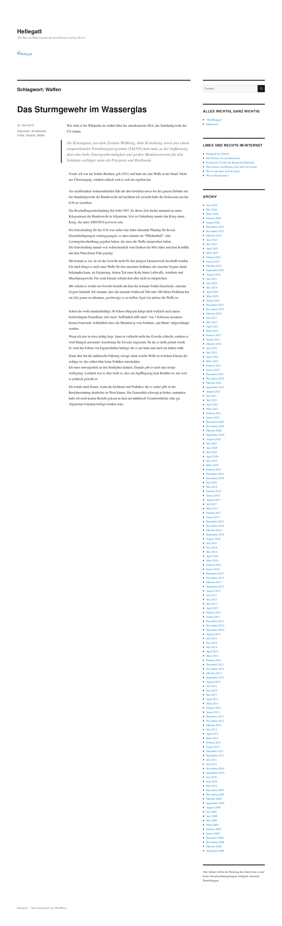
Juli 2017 (211, 504)
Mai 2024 (211, 287)
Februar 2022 (213, 365)
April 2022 (212, 357)
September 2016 (215, 534)
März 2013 (212, 703)
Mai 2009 (211, 820)
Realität (30, 135)
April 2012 (212, 734)
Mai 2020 (211, 452)
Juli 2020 (211, 443)
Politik (21, 135)
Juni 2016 (211, 547)
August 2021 (213, 391)
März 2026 (212, 214)
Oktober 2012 (214, 725)
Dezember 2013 (215, 664)
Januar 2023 (213, 339)
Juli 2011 (211, 760)
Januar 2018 (213, 495)
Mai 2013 (211, 695)
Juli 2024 (211, 279)
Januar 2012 (213, 747)
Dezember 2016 (215, 521)
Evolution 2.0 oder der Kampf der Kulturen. (230, 162)
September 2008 (215, 851)
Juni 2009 (211, 816)
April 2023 (212, 326)
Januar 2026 (213, 222)
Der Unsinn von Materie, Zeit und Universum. (231, 167)
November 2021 (215, 378)
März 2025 (212, 253)
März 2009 (212, 825)
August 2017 (213, 500)
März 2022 (212, 361)
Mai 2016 (211, 552)
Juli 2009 (211, 812)
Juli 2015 (211, 595)
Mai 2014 (211, 647)
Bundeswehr (39, 131)
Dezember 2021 (215, 374)
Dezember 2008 (215, 838)
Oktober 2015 (214, 582)
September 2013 (215, 677)
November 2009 (215, 794)
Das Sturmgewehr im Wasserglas (82, 109)
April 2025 (212, 248)
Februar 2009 (213, 829)
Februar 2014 (213, 660)
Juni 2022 (211, 348)
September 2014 (215, 630)
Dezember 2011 (215, 751)
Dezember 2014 (215, 621)
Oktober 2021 (214, 383)
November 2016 (215, 526)
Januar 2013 (213, 712)
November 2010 (215, 768)
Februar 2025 (213, 257)
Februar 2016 (213, 565)
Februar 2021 (213, 413)
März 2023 (212, 331)
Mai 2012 (211, 729)
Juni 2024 (211, 283)
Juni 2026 (211, 205)
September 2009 (215, 803)
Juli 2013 (211, 686)
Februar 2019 (213, 469)
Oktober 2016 (214, 530)
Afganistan (23, 131)
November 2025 (215, 231)
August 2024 (213, 274)
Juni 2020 (211, 448)
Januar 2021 (213, 417)
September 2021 (215, 387)
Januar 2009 (213, 833)
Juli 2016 (211, 543)
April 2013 (212, 699)
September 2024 (215, 270)
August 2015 (213, 591)
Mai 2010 (211, 786)
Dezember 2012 (215, 716)
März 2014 (212, 656)
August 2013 (213, 682)
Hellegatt (29, 31)
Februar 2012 (213, 742)
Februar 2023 (213, 335)
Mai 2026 (211, 209)
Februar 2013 (213, 708)
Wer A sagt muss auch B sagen (223, 171)
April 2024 (212, 292)
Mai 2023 (211, 322)
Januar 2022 (213, 370)
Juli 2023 (211, 318)
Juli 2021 (211, 396)
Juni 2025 (211, 240)
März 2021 (212, 409)
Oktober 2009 (214, 799)
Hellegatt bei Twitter (217, 154)
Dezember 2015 (215, 573)
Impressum (212, 124)
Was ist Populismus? (217, 175)
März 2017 (212, 508)
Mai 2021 (211, 400)
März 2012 (212, 738)
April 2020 (212, 456)
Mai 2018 (211, 487)
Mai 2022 (211, 352)
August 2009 (213, 807)
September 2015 (215, 586)
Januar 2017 (213, 517)
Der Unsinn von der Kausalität (223, 158)
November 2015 (215, 578)
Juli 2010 (211, 777)
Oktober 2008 (214, 846)
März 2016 (212, 560)
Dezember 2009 (215, 790)
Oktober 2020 (214, 430)
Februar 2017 (213, 513)
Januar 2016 (213, 569)
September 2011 (215, 755)
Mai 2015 (211, 604)
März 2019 (212, 465)
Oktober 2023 (214, 313)
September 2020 (215, 435)
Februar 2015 (213, 612)
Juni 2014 (211, 643)
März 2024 (212, 296)
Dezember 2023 (215, 305)
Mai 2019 (211, 461)
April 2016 (212, 556)
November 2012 (215, 721)
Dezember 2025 (215, 227)
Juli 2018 (211, 482)
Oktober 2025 (214, 235)
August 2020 (213, 439)
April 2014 (212, 651)
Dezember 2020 (215, 422)
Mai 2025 (211, 244)
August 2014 (213, 634)
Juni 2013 (211, 690)
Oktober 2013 (214, 673)
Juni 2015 (211, 599)
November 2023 (215, 309)
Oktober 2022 (214, 344)
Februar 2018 (213, 491)
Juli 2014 (211, 638)
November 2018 (215, 478)
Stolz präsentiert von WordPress (48, 908)
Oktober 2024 (214, 266)
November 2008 (215, 842)
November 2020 (215, 426)
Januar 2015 (213, 617)
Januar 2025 (213, 261)
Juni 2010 (211, 781)
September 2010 (215, 773)
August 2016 (213, 539)
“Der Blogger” (214, 120)
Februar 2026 (213, 218)
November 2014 (215, 625)
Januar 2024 (213, 300)
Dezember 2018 (215, 474)
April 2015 (212, 608)
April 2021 (212, 404)
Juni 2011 (211, 764)
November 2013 (215, 669)
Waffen (41, 135)
